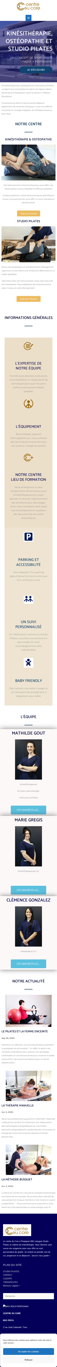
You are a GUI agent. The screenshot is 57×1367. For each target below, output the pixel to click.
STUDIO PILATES (11, 1271)
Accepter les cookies (28, 1351)
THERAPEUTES (10, 1282)
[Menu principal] (28, 18)
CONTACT (7, 1275)
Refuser (29, 1360)
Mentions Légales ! (11, 1286)
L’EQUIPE (7, 1278)
